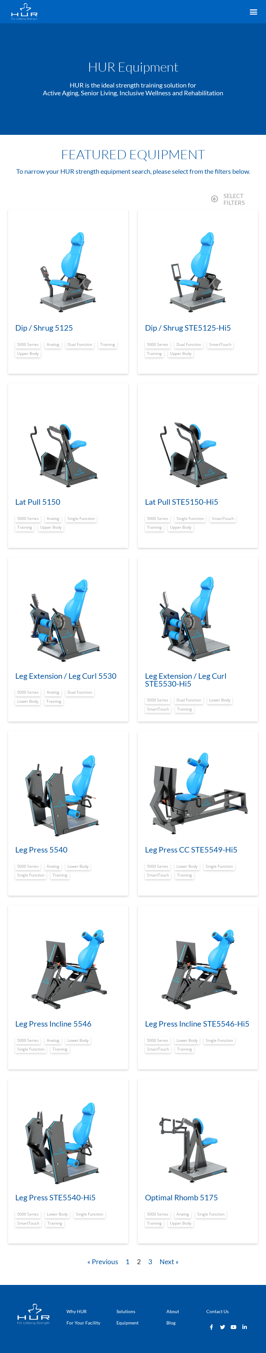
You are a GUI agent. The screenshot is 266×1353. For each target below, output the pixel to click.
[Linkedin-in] (244, 1327)
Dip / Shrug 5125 (44, 327)
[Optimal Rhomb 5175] (198, 1139)
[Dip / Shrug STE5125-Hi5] (198, 269)
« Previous (102, 1261)
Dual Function (79, 344)
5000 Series (28, 344)
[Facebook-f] (211, 1327)
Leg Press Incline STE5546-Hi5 (197, 1023)
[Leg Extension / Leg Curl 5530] (68, 617)
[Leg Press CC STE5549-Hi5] (198, 791)
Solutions (125, 1311)
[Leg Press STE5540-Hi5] (68, 1139)
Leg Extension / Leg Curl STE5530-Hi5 (185, 679)
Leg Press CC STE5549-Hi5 (191, 849)
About (172, 1311)
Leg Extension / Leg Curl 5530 (65, 675)
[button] (253, 12)
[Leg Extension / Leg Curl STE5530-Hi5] (198, 617)
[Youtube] (233, 1327)
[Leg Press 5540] (68, 791)
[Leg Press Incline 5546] (68, 965)
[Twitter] (222, 1327)
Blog (170, 1322)
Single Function (81, 518)
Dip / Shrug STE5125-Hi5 (188, 327)
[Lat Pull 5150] (68, 443)
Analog (53, 344)
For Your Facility (83, 1322)
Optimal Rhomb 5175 (181, 1197)
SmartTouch (220, 344)
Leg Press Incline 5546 (53, 1023)
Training (107, 344)
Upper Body (28, 353)
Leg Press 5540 (41, 849)
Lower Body (27, 701)
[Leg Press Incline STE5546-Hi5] (198, 965)
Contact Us (217, 1311)
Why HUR (76, 1311)
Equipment (127, 1322)
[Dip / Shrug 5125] (68, 269)
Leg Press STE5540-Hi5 (55, 1197)
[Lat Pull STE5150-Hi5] (198, 443)
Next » (169, 1261)
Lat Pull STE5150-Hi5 (181, 501)
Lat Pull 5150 (37, 501)
